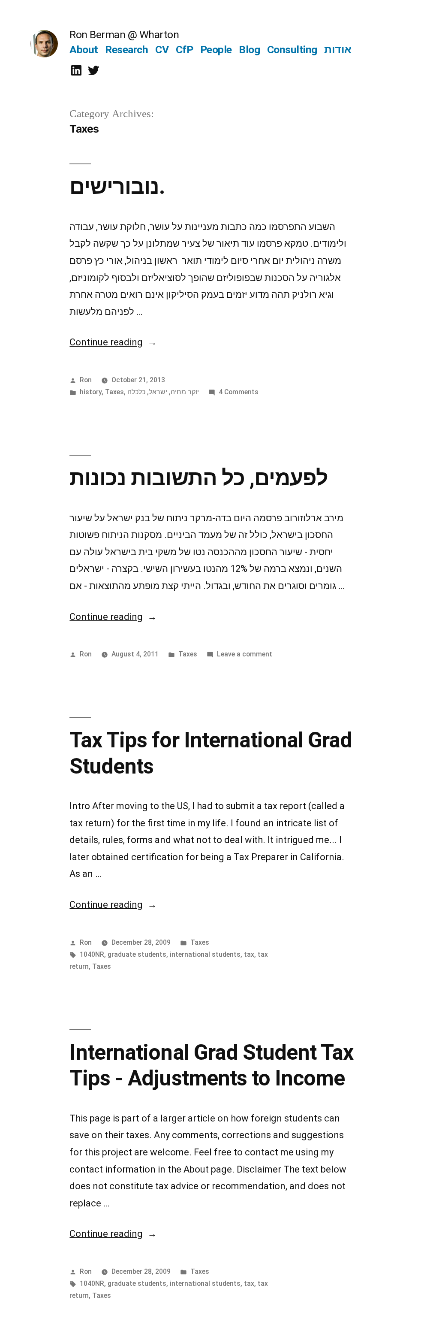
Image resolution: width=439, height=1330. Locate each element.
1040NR (92, 954)
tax (249, 954)
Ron (86, 380)
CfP (184, 49)
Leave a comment (244, 654)
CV (161, 49)
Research (126, 49)
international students (205, 954)
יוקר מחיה (185, 392)
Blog (249, 49)
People (216, 49)
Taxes (114, 392)
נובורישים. (117, 186)
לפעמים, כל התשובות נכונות (198, 478)
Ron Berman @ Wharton (124, 34)
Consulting (292, 49)
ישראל (158, 392)
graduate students (137, 954)
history (91, 392)
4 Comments (239, 392)
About (83, 49)
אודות (338, 49)
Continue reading (113, 342)
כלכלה (136, 392)
